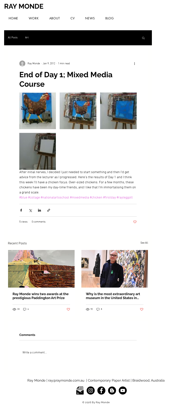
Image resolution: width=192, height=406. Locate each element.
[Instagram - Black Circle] (91, 390)
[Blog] (112, 390)
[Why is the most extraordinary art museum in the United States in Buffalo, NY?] (114, 269)
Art (26, 37)
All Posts (13, 37)
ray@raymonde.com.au (66, 380)
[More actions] (134, 63)
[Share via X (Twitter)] (30, 210)
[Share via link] (48, 210)
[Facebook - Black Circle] (101, 390)
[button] (33, 18)
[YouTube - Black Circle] (123, 390)
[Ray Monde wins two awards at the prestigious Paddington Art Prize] (41, 269)
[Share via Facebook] (21, 210)
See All (144, 243)
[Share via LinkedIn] (39, 210)
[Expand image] (37, 110)
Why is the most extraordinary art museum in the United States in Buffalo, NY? (113, 296)
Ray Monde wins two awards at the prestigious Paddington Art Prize (41, 296)
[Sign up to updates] (80, 390)
